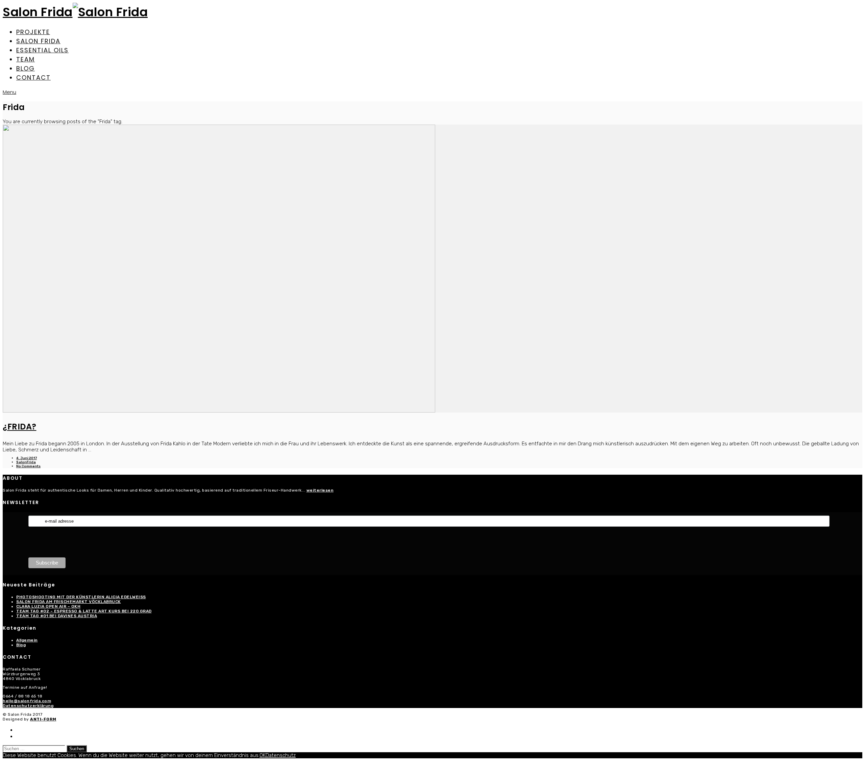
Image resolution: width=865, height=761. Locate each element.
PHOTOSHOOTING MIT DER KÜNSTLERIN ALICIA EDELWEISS (81, 597)
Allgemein (27, 640)
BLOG (25, 68)
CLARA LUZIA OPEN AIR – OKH (48, 606)
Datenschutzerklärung (28, 705)
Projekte (33, 32)
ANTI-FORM (43, 719)
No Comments (28, 466)
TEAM (25, 59)
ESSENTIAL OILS (42, 50)
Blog (21, 644)
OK (263, 755)
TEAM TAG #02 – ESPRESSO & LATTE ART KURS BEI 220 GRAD (84, 611)
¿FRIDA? (19, 426)
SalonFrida (26, 462)
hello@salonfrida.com (27, 701)
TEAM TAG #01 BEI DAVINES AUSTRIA (56, 615)
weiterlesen (320, 490)
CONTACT (33, 77)
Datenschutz (281, 755)
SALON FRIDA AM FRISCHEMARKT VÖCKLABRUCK (68, 601)
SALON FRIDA (38, 41)
